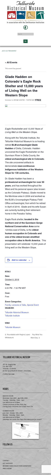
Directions (27, 371)
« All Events (11, 62)
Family (8, 304)
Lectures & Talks (19, 304)
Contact (6, 461)
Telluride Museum (12, 327)
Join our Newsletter (9, 51)
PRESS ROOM (7, 468)
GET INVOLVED (8, 463)
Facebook (25, 27)
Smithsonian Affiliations (26, 380)
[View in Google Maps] (25, 430)
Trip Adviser (29, 453)
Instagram (35, 453)
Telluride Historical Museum (17, 312)
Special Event (33, 304)
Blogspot (22, 453)
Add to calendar (19, 260)
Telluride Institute (12, 315)
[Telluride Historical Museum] (25, 12)
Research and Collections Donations (17, 466)
